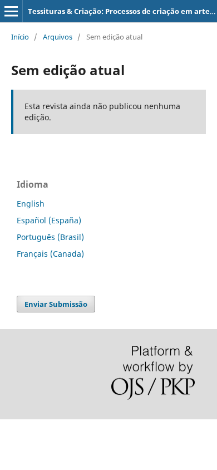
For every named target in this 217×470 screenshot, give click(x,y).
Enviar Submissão (55, 304)
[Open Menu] (11, 11)
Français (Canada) (50, 253)
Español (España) (49, 220)
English (31, 203)
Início (20, 37)
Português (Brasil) (50, 237)
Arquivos (57, 37)
